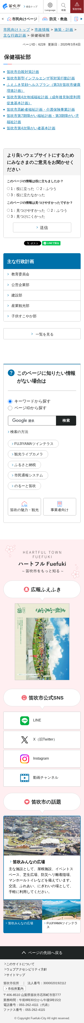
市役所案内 (16, 988)
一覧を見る (45, 334)
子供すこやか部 (24, 316)
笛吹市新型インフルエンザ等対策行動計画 (41, 78)
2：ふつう (48, 189)
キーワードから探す (32, 401)
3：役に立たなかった (28, 195)
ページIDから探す (30, 408)
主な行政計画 (14, 35)
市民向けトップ (16, 30)
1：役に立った (22, 189)
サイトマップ (15, 975)
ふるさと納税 (25, 465)
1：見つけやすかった (28, 210)
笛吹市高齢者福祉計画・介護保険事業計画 (41, 109)
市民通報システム (28, 475)
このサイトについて (20, 964)
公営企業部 (20, 285)
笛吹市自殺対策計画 (23, 72)
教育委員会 (20, 274)
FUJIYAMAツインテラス (34, 444)
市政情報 (42, 30)
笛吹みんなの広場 (29, 862)
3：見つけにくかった (28, 216)
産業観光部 (20, 306)
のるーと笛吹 (25, 486)
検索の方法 (19, 432)
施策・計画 (63, 30)
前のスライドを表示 (3, 18)
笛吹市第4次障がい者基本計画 (31, 128)
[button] (50, 6)
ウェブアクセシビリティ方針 (26, 969)
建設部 (16, 295)
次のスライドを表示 (81, 18)
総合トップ (31, 6)
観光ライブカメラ (28, 454)
